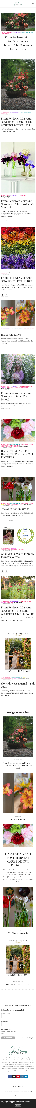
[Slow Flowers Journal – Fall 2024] (18, 653)
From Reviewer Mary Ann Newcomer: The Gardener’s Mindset (17, 204)
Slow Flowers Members (14, 329)
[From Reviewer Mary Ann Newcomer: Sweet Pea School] (18, 369)
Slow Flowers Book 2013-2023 (9, 446)
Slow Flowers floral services (10, 1034)
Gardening (5, 33)
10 (24, 51)
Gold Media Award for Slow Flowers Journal (17, 555)
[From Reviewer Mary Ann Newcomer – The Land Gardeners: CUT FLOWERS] (18, 587)
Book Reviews (6, 32)
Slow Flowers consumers (10, 1031)
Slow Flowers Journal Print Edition (12, 549)
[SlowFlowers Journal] (18, 4)
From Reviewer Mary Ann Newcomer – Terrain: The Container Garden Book (16, 122)
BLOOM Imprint (5, 548)
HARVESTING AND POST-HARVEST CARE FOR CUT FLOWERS (17, 454)
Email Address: (6, 1013)
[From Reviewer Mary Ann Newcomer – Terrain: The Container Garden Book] (18, 84)
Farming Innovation (29, 328)
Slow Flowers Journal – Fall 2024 (18, 685)
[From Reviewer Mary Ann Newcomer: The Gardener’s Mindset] (18, 167)
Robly (30, 1038)
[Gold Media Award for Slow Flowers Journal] (18, 535)
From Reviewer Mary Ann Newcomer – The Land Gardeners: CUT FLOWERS (17, 611)
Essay (21, 272)
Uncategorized (5, 196)
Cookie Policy (10, 1103)
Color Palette (16, 32)
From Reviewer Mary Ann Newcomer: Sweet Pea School (16, 396)
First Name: (5, 1021)
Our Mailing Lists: (6, 1029)
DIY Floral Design (27, 444)
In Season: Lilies (11, 334)
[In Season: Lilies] (18, 313)
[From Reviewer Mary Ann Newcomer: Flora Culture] (18, 248)
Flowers (26, 272)
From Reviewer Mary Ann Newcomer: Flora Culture (16, 279)
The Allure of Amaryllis (15, 509)
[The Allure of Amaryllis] (18, 489)
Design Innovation (27, 32)
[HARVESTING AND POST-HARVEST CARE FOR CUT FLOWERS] (18, 430)
